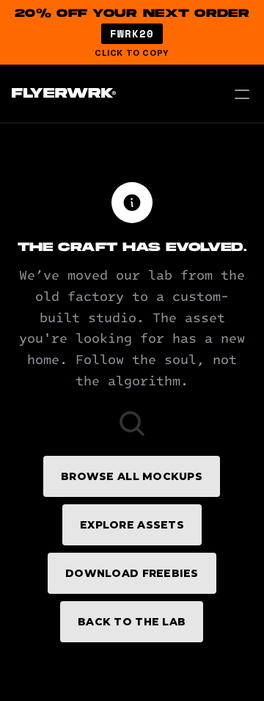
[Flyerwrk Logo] (62, 94)
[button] (132, 32)
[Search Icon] (132, 423)
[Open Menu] (242, 94)
